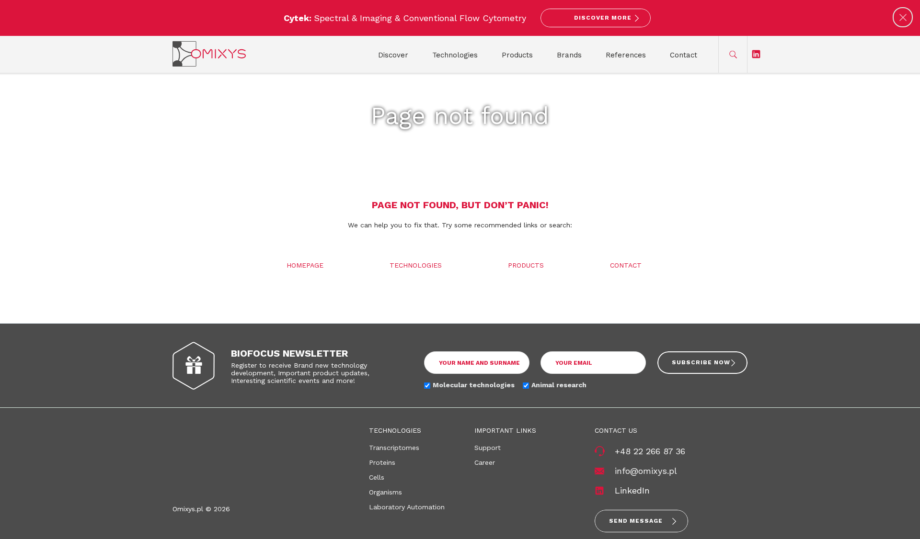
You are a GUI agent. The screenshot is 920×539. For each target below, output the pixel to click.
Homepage (305, 265)
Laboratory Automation (407, 507)
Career (484, 462)
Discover (393, 55)
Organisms (385, 492)
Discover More (603, 17)
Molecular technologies (474, 385)
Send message (636, 520)
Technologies (455, 55)
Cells (376, 477)
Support (487, 447)
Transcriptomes (394, 447)
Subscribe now (701, 362)
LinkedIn (632, 490)
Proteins (382, 462)
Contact (683, 55)
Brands (569, 55)
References (626, 55)
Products (517, 55)
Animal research (558, 385)
